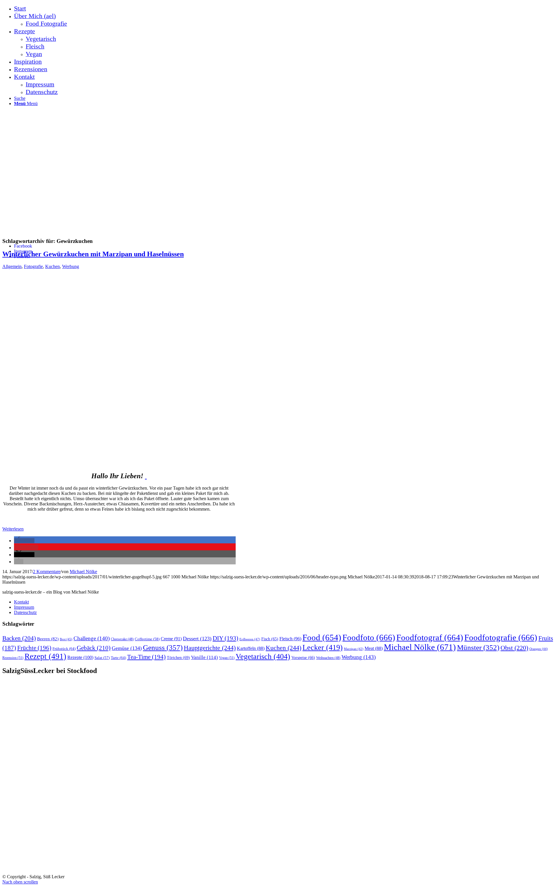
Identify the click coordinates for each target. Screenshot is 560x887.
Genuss (163, 647)
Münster (478, 647)
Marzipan (353, 649)
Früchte (34, 647)
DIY (225, 638)
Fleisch (290, 638)
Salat (102, 658)
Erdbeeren (249, 639)
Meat (374, 648)
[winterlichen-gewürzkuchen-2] (146, 476)
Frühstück (64, 648)
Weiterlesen (13, 528)
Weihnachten (328, 658)
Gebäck (94, 647)
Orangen (538, 649)
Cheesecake (122, 639)
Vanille (204, 657)
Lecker (322, 647)
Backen (19, 638)
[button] (24, 540)
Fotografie (33, 266)
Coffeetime (147, 639)
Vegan (227, 658)
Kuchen (52, 266)
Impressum (24, 607)
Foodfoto (368, 637)
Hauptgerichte (210, 647)
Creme (171, 638)
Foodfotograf (429, 637)
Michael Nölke (83, 571)
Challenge (92, 638)
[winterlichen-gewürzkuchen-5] (148, 462)
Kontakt (21, 601)
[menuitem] (286, 8)
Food (321, 637)
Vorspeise (303, 657)
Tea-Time (146, 656)
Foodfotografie (500, 637)
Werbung (70, 266)
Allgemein (12, 266)
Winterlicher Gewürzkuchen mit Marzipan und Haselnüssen (93, 254)
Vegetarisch (263, 656)
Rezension (12, 658)
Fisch (269, 639)
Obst (514, 647)
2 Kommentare (46, 571)
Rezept (45, 656)
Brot (66, 639)
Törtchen (178, 657)
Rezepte (80, 657)
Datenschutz (25, 612)
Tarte (118, 657)
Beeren (48, 638)
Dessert (197, 638)
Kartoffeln (251, 648)
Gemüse (127, 648)
